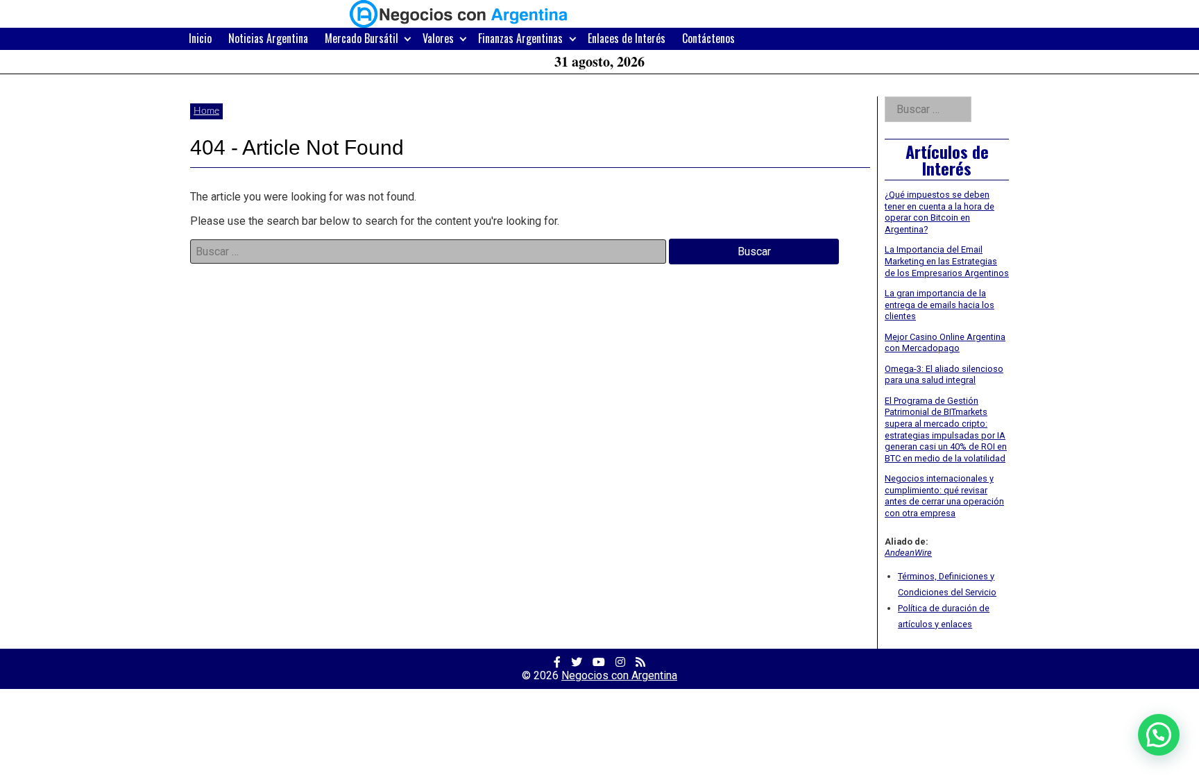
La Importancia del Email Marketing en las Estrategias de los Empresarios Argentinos (947, 261)
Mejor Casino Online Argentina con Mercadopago (945, 343)
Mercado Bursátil (361, 38)
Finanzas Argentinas (520, 38)
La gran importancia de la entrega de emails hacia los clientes (939, 304)
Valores (438, 38)
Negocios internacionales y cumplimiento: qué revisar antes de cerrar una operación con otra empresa (944, 495)
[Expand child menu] (407, 38)
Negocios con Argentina (619, 675)
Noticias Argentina (268, 38)
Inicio (200, 38)
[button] (1159, 735)
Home (206, 111)
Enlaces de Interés (626, 38)
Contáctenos (708, 38)
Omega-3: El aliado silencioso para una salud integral (944, 375)
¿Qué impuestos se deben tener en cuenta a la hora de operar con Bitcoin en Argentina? (939, 212)
